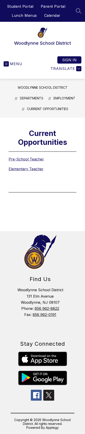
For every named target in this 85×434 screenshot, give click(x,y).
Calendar (52, 15)
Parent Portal (53, 6)
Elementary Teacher (26, 169)
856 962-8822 (47, 308)
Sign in (69, 60)
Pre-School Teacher (26, 159)
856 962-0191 (44, 314)
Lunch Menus (24, 15)
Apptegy (52, 427)
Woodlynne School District (43, 87)
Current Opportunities (47, 109)
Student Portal (20, 6)
